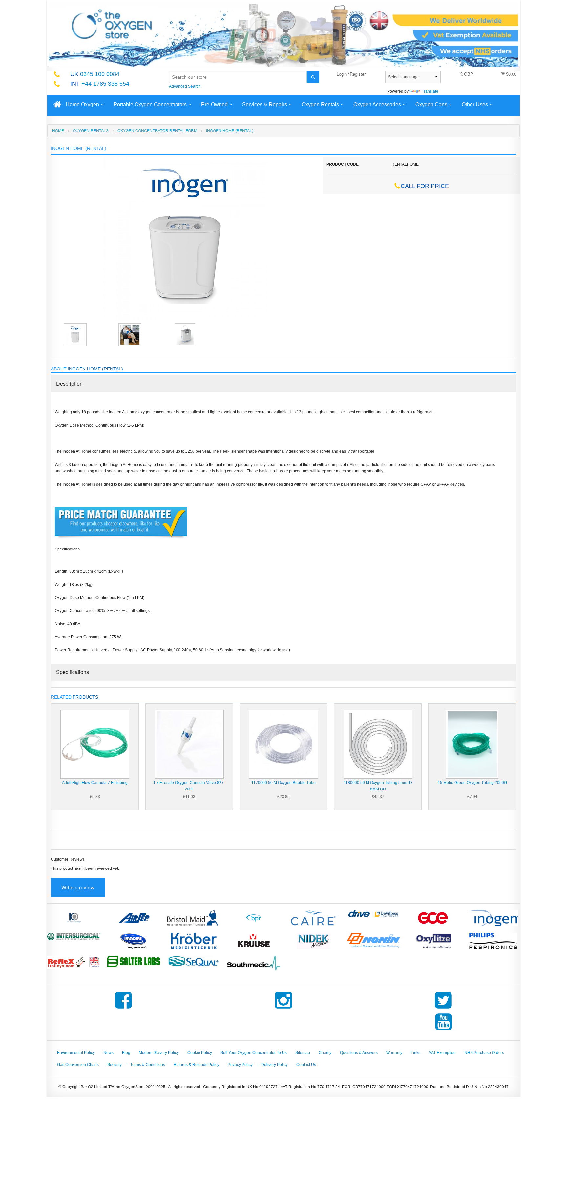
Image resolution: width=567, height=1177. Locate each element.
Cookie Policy (199, 1052)
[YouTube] (443, 1030)
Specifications (72, 672)
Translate (430, 91)
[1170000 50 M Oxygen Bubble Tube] (283, 744)
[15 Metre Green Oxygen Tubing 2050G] (472, 744)
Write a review (77, 887)
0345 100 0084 (94, 74)
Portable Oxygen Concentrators (150, 104)
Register (358, 74)
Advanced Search (185, 86)
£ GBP (466, 74)
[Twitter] (443, 1009)
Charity (325, 1052)
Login (342, 74)
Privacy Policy (240, 1064)
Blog (126, 1052)
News (108, 1052)
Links (415, 1052)
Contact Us (306, 1064)
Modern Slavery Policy (159, 1052)
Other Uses (475, 104)
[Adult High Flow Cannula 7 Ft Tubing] (95, 744)
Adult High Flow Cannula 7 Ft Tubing (95, 782)
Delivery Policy (274, 1064)
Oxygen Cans (431, 104)
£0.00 (510, 74)
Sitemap (302, 1052)
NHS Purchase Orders (484, 1052)
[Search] (313, 77)
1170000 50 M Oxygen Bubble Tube (283, 782)
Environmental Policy (76, 1052)
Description (69, 383)
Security (114, 1064)
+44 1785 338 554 (99, 83)
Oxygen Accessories (377, 104)
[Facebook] (123, 1009)
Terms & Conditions (147, 1064)
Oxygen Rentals (320, 104)
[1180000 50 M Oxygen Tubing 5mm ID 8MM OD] (378, 744)
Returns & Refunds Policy (196, 1064)
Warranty (394, 1052)
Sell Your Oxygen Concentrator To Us (253, 1052)
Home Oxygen (82, 104)
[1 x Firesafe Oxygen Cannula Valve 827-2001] (189, 744)
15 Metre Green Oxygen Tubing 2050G (472, 782)
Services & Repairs (264, 104)
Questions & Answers (359, 1052)
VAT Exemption (442, 1052)
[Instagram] (283, 1009)
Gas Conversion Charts (78, 1064)
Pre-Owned (214, 104)
